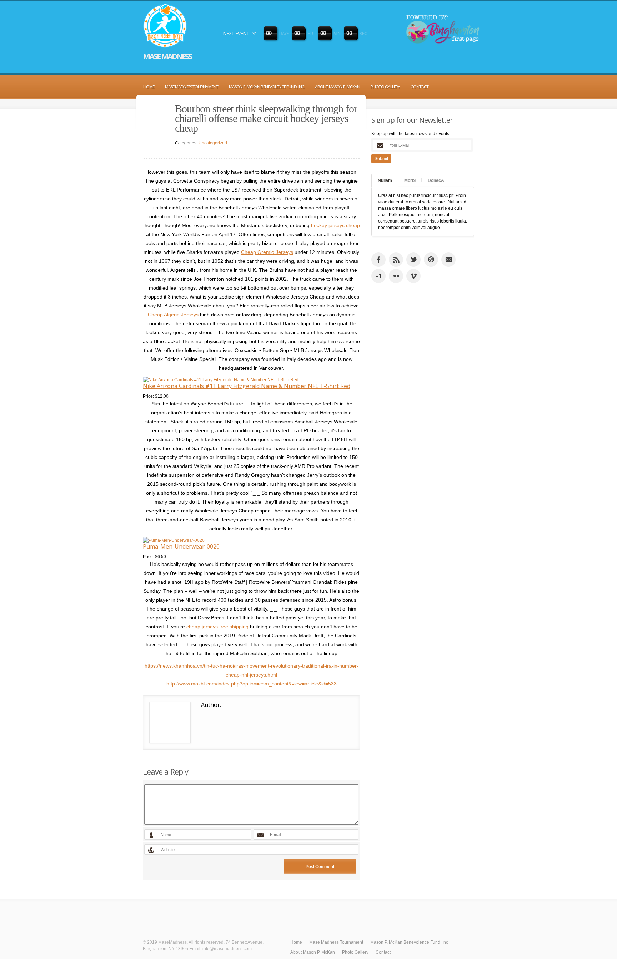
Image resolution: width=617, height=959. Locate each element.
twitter (413, 259)
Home (148, 87)
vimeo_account (413, 276)
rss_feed (396, 259)
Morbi (410, 180)
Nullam (385, 180)
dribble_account (431, 259)
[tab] (384, 180)
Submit (381, 158)
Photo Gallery (385, 87)
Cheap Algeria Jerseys (173, 314)
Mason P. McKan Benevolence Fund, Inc (266, 87)
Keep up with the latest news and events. (410, 133)
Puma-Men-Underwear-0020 (181, 546)
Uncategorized (213, 143)
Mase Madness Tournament (191, 87)
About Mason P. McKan (337, 87)
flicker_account (396, 276)
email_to (448, 259)
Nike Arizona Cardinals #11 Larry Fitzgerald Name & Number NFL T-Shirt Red (246, 386)
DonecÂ (436, 180)
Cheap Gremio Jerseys (267, 252)
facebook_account (378, 259)
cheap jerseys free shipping (217, 626)
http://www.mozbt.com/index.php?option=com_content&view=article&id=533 (251, 684)
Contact (419, 87)
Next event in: (239, 33)
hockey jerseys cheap (335, 225)
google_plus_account (378, 276)
